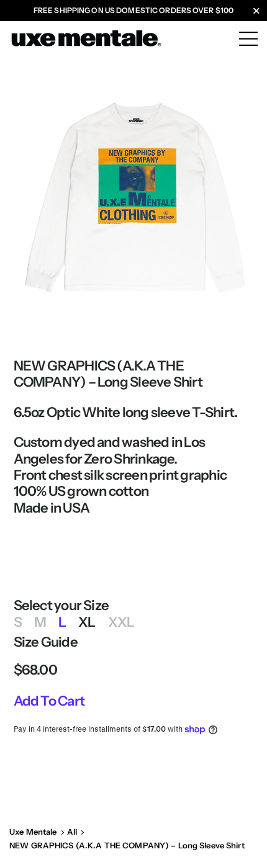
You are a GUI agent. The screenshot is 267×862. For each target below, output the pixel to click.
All (72, 832)
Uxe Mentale (33, 832)
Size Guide (46, 642)
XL (86, 622)
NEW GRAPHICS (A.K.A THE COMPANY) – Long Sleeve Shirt (127, 845)
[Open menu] (248, 33)
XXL (121, 622)
